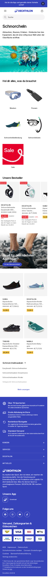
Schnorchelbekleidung (13, 138)
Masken (13, 108)
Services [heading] (6, 449)
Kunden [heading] (6, 443)
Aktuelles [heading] (7, 463)
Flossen (34, 108)
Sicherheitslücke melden (12, 550)
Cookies (6, 554)
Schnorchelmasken (13, 363)
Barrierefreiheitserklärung (21, 554)
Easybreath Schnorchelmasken (15, 368)
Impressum (12, 547)
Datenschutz (23, 547)
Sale (13, 167)
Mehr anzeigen (24, 389)
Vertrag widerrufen (10, 557)
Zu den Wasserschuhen (12, 264)
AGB (4, 547)
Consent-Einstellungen (33, 550)
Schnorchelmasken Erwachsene (15, 373)
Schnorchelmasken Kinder (13, 377)
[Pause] (43, 3)
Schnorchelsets (34, 138)
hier (11, 569)
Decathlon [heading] (7, 456)
